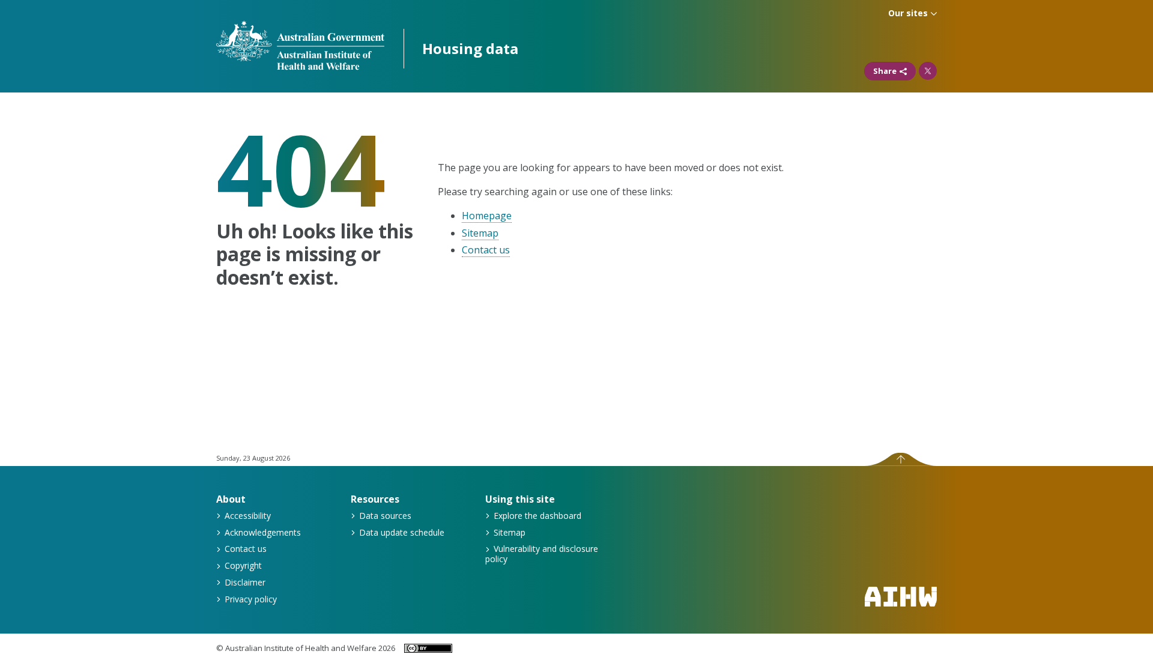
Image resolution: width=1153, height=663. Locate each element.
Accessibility (246, 515)
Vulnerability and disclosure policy (541, 554)
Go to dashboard (470, 48)
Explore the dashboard (536, 515)
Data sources (384, 515)
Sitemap (480, 233)
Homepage (487, 215)
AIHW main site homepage (901, 597)
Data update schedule (400, 532)
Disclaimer (243, 582)
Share (885, 70)
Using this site (520, 499)
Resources (375, 499)
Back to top (900, 459)
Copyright (242, 565)
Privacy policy (249, 599)
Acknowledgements (261, 532)
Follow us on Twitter (928, 71)
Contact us (486, 249)
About (231, 499)
